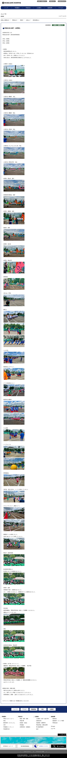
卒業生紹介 (55, 722)
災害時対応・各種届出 (25, 727)
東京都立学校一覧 (62, 1)
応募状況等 (38, 720)
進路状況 (54, 718)
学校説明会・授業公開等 (42, 724)
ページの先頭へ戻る (62, 734)
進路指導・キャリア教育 (58, 720)
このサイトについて (27, 751)
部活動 (21, 20)
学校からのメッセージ (8, 718)
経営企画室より (36, 20)
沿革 (4, 724)
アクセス (60, 7)
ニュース (64, 15)
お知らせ (28, 20)
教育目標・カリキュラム (9, 722)
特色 (4, 720)
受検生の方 (14, 20)
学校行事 (22, 720)
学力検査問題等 (39, 727)
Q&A (37, 729)
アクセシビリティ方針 (40, 751)
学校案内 (17, 7)
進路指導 (50, 7)
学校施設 (22, 724)
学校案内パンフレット (8, 727)
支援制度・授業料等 (41, 722)
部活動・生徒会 (23, 722)
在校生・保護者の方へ (42, 1)
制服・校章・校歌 (24, 718)
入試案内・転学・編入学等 (42, 718)
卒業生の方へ (52, 1)
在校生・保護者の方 (5, 20)
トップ (6, 7)
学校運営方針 (6, 729)
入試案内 (39, 7)
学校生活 (28, 7)
